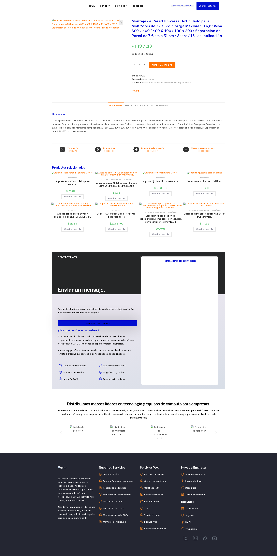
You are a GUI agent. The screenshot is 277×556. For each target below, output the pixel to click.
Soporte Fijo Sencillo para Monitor (160, 181)
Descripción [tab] (115, 106)
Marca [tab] (128, 106)
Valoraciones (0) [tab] (144, 106)
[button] (121, 22)
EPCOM (157, 82)
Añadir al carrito (162, 65)
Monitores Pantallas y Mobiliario (176, 82)
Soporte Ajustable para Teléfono (204, 181)
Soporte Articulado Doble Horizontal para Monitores (116, 215)
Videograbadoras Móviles (122, 179)
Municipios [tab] (162, 106)
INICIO (92, 5)
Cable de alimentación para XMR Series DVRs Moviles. (204, 215)
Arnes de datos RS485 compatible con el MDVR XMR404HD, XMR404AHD (116, 185)
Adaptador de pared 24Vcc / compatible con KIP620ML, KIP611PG (72, 215)
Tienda (103, 5)
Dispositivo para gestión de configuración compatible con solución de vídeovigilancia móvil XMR (161, 218)
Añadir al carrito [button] (72, 196)
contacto (138, 5)
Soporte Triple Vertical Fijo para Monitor (73, 183)
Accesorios (148, 79)
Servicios (120, 5)
